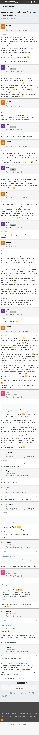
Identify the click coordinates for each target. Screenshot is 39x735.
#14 (37, 479)
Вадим (4, 18)
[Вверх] (34, 716)
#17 (37, 551)
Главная (30, 716)
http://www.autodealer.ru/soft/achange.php (14, 663)
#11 (37, 335)
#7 (37, 201)
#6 (37, 176)
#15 (37, 496)
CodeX (8, 66)
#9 (37, 250)
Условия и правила (31, 713)
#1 (37, 34)
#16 (37, 513)
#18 (37, 580)
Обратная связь (6, 713)
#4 (37, 133)
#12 (37, 401)
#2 (37, 75)
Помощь (24, 716)
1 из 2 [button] (14, 682)
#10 (37, 318)
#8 (37, 231)
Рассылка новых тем (18, 713)
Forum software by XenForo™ (17, 724)
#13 (37, 460)
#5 (37, 150)
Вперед (20, 682)
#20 (37, 655)
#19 (37, 620)
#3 (37, 110)
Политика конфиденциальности (11, 716)
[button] (3, 2)
